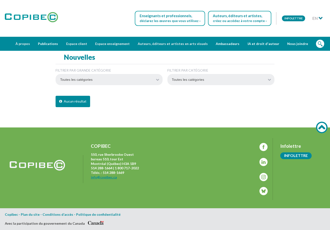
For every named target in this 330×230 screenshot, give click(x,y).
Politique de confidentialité (98, 214)
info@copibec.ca (104, 177)
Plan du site (30, 214)
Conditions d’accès (58, 214)
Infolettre (293, 18)
